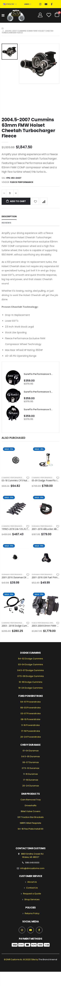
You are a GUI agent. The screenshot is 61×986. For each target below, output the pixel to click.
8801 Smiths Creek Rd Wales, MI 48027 (32, 855)
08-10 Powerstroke (30, 719)
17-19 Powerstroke (30, 731)
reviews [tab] (6, 222)
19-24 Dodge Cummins (30, 687)
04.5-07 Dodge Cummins (30, 670)
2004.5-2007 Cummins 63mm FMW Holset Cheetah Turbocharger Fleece (28, 128)
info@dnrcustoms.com (32, 868)
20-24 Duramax (30, 785)
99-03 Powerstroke (30, 707)
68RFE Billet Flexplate (30, 823)
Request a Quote (32, 893)
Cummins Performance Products (16, 477)
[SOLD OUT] (24, 451)
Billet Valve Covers (30, 811)
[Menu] (3, 15)
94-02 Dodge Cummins (30, 658)
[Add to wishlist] (35, 201)
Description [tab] (9, 216)
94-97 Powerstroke (30, 701)
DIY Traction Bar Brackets (31, 817)
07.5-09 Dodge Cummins (30, 676)
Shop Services (32, 899)
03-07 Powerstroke (30, 713)
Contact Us (32, 887)
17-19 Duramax (30, 779)
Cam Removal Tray (30, 799)
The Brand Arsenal (48, 959)
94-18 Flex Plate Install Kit (30, 828)
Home (3, 28)
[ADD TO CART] (54, 451)
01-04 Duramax (31, 750)
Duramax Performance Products (16, 574)
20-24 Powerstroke (30, 736)
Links (26, 4)
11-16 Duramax (30, 774)
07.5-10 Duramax (30, 768)
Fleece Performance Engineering (46, 623)
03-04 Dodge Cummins (30, 664)
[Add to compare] (43, 201)
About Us (32, 881)
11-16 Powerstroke (30, 725)
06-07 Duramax (30, 762)
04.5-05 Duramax (30, 756)
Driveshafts (30, 805)
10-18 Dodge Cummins (30, 682)
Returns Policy (32, 913)
